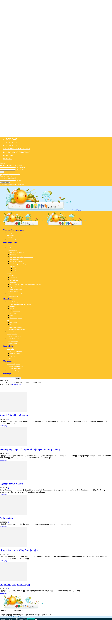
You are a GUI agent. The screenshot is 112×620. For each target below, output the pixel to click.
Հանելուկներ (10, 235)
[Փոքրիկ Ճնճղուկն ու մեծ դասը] (13, 411)
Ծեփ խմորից (13, 322)
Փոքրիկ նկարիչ (11, 275)
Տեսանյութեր (10, 349)
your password (20, 169)
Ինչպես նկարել (14, 280)
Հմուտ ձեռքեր (8, 299)
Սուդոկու (12, 266)
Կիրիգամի (13, 306)
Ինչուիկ (9, 273)
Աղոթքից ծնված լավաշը (11, 483)
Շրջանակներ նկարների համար (19, 287)
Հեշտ (14, 268)
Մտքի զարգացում (10, 243)
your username (20, 167)
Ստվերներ (9, 248)
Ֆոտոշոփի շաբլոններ (16, 289)
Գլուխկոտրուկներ (12, 250)
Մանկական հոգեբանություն (15, 366)
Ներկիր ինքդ (13, 277)
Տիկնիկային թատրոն (12, 341)
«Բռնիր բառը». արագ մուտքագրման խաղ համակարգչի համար (30, 449)
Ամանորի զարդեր (12, 334)
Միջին (15, 271)
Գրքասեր (12, 356)
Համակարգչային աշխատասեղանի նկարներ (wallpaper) (25, 284)
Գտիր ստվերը (6, 518)
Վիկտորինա (10, 245)
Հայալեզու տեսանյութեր (16, 351)
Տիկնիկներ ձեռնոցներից (13, 331)
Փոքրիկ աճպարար (12, 343)
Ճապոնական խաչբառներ (17, 252)
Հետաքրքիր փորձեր (12, 291)
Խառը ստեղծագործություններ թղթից (20, 304)
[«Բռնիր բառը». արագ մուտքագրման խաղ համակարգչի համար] (13, 445)
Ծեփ (8, 320)
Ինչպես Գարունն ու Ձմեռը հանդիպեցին (19, 550)
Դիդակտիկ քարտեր (12, 296)
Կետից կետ (13, 282)
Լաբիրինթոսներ (14, 259)
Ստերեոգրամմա (14, 254)
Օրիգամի (12, 315)
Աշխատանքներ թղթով (13, 302)
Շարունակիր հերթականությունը (15, 584)
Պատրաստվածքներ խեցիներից (16, 329)
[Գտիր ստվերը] (13, 514)
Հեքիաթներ (10, 237)
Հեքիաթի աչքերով (15, 353)
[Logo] (21, 225)
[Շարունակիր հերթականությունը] (13, 580)
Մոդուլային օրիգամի (16, 318)
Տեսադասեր (16, 311)
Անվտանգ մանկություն (13, 364)
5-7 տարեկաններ (10, 145)
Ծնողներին (8, 155)
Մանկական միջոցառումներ (14, 368)
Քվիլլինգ (12, 308)
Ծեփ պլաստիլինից (15, 325)
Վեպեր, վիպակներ (12, 239)
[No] (36, 619)
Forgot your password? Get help (10, 174)
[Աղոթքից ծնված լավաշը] (13, 479)
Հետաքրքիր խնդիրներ (16, 261)
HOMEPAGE (16, 384)
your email (18, 180)
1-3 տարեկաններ (10, 139)
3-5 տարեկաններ (10, 142)
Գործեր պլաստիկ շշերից (13, 336)
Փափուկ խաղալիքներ (13, 338)
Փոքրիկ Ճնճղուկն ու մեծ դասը (14, 415)
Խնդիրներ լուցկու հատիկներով (18, 264)
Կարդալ (3, 425)
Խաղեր (8, 358)
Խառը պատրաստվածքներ (14, 327)
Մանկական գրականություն (13, 230)
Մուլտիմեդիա (8, 346)
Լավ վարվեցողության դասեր (16, 152)
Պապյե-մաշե (13, 313)
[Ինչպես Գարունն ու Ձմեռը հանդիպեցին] (13, 546)
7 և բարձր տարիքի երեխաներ (16, 149)
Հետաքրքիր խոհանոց (13, 371)
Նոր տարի (7, 159)
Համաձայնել (31, 619)
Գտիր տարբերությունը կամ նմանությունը (21, 257)
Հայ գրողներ (10, 233)
